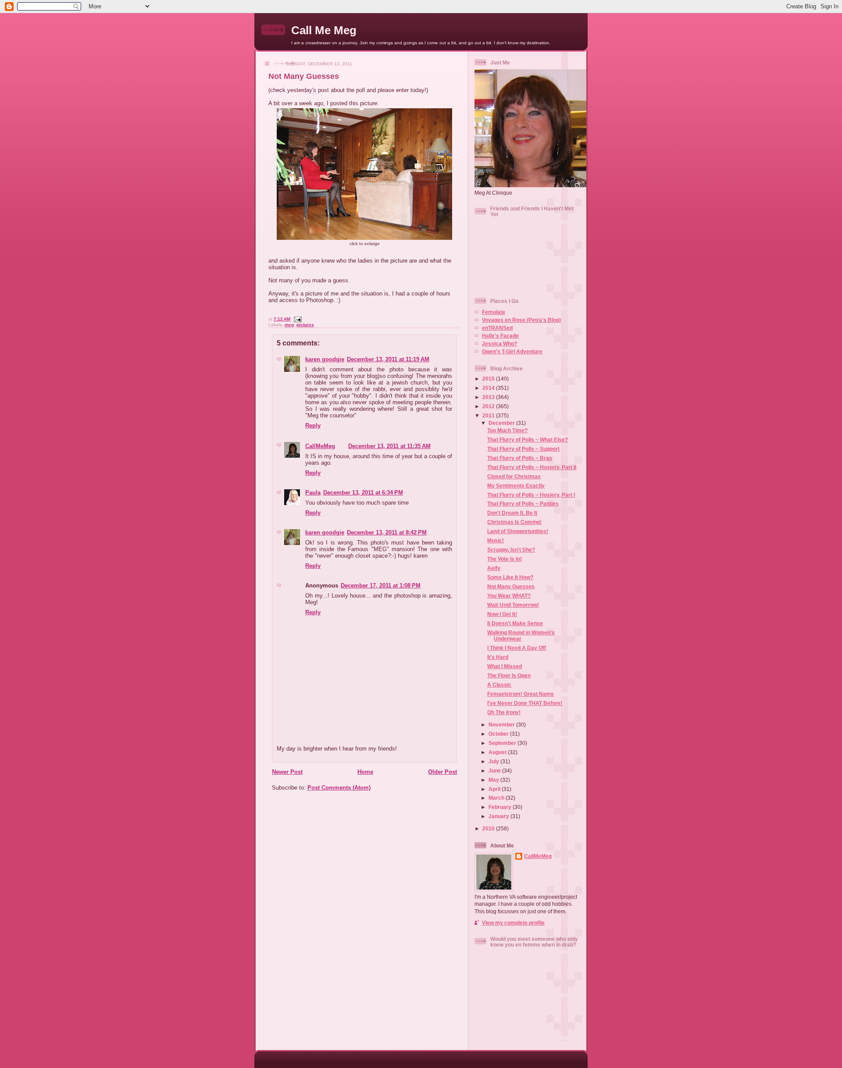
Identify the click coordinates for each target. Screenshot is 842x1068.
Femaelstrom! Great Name (520, 694)
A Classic (499, 684)
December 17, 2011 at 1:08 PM (381, 585)
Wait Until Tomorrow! (513, 605)
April (495, 789)
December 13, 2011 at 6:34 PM (363, 492)
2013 (489, 397)
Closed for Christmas (514, 476)
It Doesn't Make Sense (515, 623)
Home (365, 772)
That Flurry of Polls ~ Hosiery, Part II (531, 467)
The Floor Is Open (509, 675)
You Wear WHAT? (509, 595)
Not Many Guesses (303, 76)
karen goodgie (324, 359)
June (495, 770)
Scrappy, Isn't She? (511, 549)
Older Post (442, 772)
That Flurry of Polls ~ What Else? (527, 439)
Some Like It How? (510, 577)
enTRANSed (497, 328)
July (494, 761)
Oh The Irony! (504, 712)
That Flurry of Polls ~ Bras (519, 458)
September (503, 743)
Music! (495, 540)
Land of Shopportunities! (517, 531)
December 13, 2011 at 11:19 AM (388, 359)
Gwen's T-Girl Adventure (512, 351)
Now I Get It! (502, 614)
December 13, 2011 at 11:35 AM (389, 446)
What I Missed (504, 666)
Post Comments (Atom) (339, 787)
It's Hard (497, 657)
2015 (489, 378)
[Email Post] (297, 319)
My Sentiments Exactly (516, 485)
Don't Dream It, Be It (512, 513)
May (494, 780)
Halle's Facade (500, 335)
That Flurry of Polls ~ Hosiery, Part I (531, 495)
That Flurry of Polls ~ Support (523, 449)
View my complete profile (513, 923)
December (502, 423)
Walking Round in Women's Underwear (521, 635)
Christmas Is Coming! (514, 522)
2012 (489, 406)
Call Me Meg (324, 30)
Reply (313, 425)
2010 (489, 828)
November (502, 724)
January (499, 816)
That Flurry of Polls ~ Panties (523, 503)
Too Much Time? (507, 430)
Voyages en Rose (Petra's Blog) (521, 320)
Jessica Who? (499, 343)
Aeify (493, 568)
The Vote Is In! (504, 559)
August (498, 752)
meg (289, 324)
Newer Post (287, 772)
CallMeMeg (320, 446)
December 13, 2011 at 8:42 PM (387, 532)
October (499, 734)
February (501, 807)
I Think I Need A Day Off (516, 648)
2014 (489, 388)
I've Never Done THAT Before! (524, 703)
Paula (313, 492)
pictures (305, 324)
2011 (489, 415)
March (497, 798)
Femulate (493, 312)
